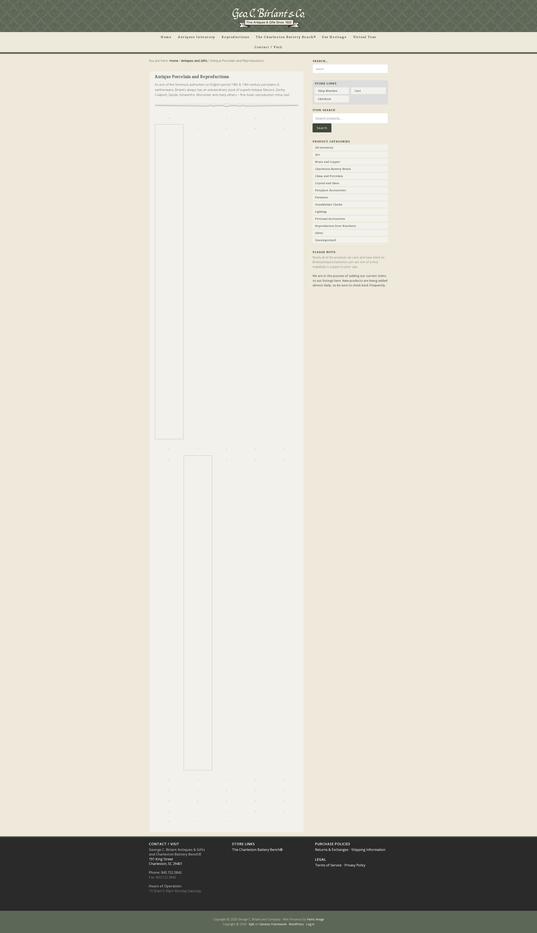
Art (317, 154)
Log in (310, 924)
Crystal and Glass (327, 183)
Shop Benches (327, 91)
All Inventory (324, 147)
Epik (251, 924)
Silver (319, 233)
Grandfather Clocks (328, 204)
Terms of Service (328, 865)
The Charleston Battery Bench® (257, 849)
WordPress (296, 924)
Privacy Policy (354, 865)
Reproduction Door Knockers (335, 226)
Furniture (321, 197)
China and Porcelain (329, 176)
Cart (358, 91)
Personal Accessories (330, 219)
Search (322, 128)
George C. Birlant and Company (268, 17)
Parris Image (315, 919)
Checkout (324, 99)
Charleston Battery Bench (333, 169)
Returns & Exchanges (331, 849)
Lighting (321, 211)
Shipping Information (368, 849)
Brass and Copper (327, 162)
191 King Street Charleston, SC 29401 (165, 861)
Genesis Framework (273, 924)
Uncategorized (325, 240)
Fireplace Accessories (330, 190)
